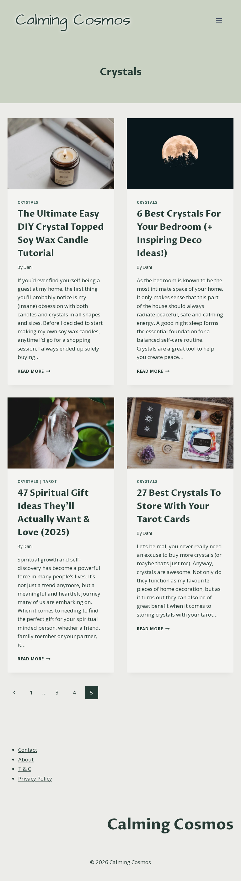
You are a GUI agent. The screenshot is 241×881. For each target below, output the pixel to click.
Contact (27, 749)
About (26, 759)
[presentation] (61, 153)
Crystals (28, 202)
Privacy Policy (35, 778)
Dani (28, 267)
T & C (24, 768)
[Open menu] (218, 20)
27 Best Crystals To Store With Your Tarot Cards (179, 506)
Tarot (50, 481)
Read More (34, 371)
